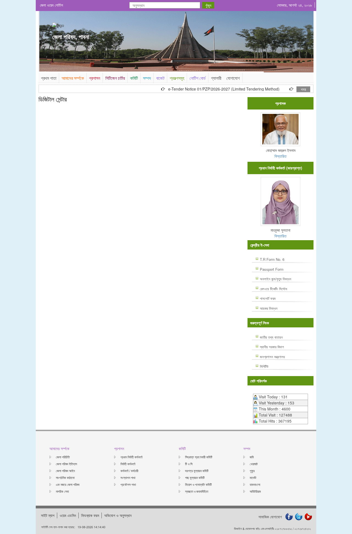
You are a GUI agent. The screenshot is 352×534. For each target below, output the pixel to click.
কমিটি (134, 78)
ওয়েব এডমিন (68, 515)
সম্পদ (147, 78)
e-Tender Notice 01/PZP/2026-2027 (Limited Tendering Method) (215, 89)
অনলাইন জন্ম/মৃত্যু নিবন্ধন (275, 278)
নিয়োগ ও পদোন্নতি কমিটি (198, 484)
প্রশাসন (94, 78)
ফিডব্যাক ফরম (90, 515)
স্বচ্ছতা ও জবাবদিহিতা (196, 491)
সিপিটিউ (264, 366)
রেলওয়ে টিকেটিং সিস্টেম (273, 288)
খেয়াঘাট (254, 463)
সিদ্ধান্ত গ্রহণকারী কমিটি (198, 456)
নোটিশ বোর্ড (197, 78)
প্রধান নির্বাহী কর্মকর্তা (131, 456)
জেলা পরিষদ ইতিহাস (66, 463)
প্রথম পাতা (48, 78)
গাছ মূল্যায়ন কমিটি (195, 477)
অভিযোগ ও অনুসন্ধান (117, 515)
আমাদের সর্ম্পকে (73, 78)
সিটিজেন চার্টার (115, 78)
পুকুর (252, 470)
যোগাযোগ (233, 78)
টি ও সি (189, 463)
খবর (303, 89)
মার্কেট (253, 477)
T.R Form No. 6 (272, 259)
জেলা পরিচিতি (63, 456)
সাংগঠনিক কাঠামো (65, 477)
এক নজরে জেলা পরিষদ (67, 484)
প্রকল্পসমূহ (177, 78)
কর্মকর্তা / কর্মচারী (129, 470)
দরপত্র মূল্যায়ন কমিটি (196, 470)
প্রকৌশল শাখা (128, 484)
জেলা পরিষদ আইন (65, 470)
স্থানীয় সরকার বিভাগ (272, 346)
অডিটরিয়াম (255, 491)
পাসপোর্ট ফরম (268, 298)
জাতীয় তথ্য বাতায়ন (271, 337)
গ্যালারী (216, 78)
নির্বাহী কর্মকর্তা (127, 463)
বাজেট (160, 78)
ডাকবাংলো (255, 484)
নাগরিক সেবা (62, 491)
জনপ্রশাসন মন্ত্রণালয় (272, 356)
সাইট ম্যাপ (47, 515)
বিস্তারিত (280, 156)
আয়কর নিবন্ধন (268, 308)
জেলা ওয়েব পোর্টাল (51, 5)
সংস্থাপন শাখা (127, 477)
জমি (252, 456)
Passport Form (272, 269)
